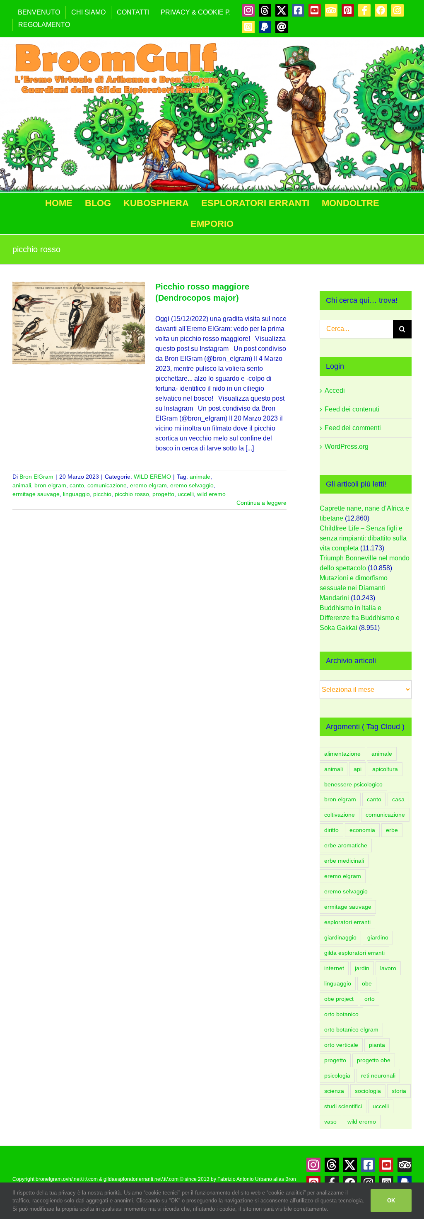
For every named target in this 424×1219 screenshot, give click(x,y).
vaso (330, 1121)
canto (77, 485)
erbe (392, 830)
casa (398, 799)
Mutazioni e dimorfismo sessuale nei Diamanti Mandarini (354, 587)
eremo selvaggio (192, 485)
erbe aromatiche (345, 845)
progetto (163, 494)
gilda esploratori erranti (354, 952)
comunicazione (107, 485)
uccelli (186, 494)
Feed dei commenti (353, 427)
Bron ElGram (36, 476)
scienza (334, 1091)
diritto (331, 830)
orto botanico (341, 1014)
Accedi (335, 390)
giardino (377, 937)
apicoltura (385, 769)
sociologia (368, 1091)
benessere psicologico (353, 784)
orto (369, 998)
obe (367, 983)
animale (200, 476)
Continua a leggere (261, 502)
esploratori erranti (347, 922)
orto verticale (341, 1044)
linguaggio (76, 494)
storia (399, 1091)
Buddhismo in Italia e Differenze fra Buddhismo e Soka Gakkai (360, 617)
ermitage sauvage (36, 494)
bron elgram (50, 485)
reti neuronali (378, 1075)
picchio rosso (132, 494)
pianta (377, 1044)
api (357, 769)
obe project (339, 998)
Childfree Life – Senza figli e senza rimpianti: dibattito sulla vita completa (363, 538)
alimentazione (342, 753)
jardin (362, 968)
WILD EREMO (152, 476)
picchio (102, 494)
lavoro (388, 968)
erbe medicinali (344, 860)
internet (334, 968)
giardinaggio (340, 937)
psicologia (337, 1075)
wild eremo (211, 494)
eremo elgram (148, 485)
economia (362, 830)
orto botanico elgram (351, 1029)
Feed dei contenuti (352, 409)
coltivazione (339, 814)
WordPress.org (347, 446)
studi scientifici (343, 1106)
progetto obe (373, 1060)
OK (391, 1200)
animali (21, 485)
